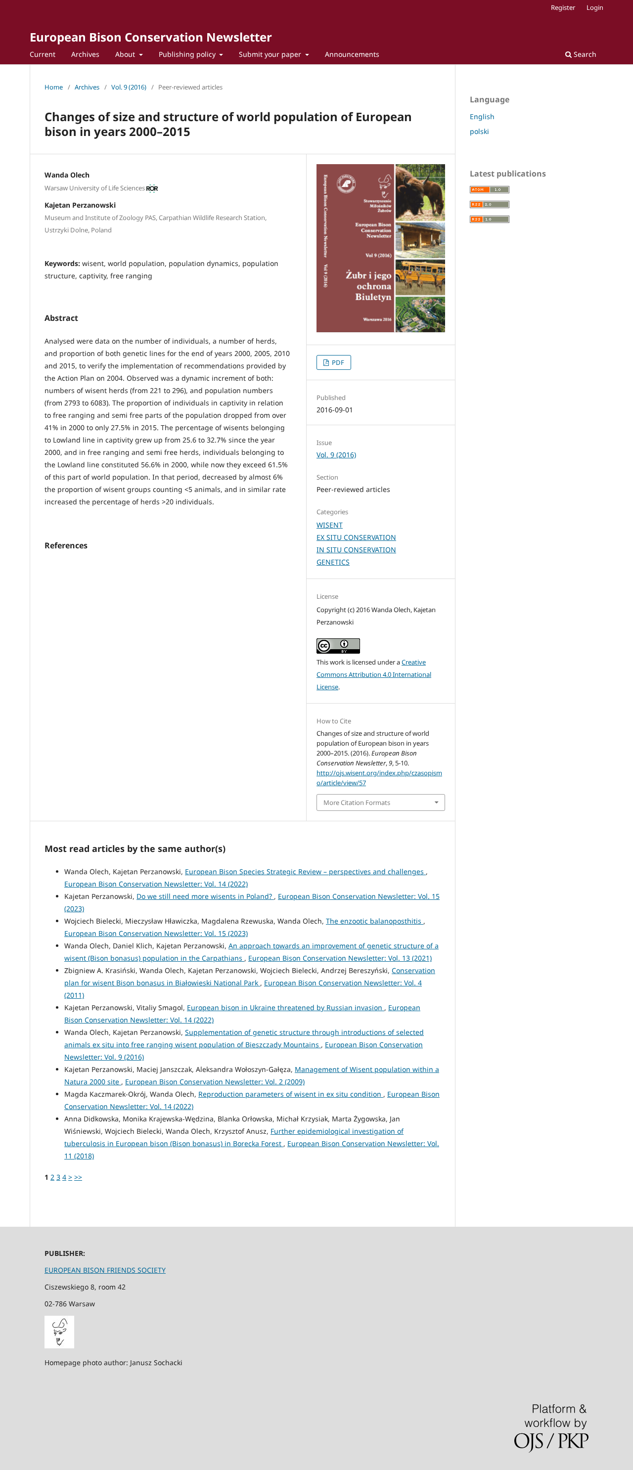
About (126, 54)
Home (54, 87)
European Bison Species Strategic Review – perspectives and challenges (305, 871)
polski (479, 131)
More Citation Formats (356, 802)
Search (584, 54)
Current (42, 54)
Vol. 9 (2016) (128, 87)
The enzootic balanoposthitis (374, 921)
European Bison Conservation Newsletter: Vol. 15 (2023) (156, 933)
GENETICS (333, 562)
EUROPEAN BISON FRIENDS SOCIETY (105, 1270)
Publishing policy (188, 54)
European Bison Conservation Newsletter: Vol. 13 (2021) (340, 958)
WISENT (329, 525)
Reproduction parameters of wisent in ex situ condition (290, 1094)
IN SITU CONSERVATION (356, 549)
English (482, 116)
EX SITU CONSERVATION (356, 537)
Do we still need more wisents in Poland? (205, 896)
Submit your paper (271, 54)
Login (595, 7)
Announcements (352, 54)
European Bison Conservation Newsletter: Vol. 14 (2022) (156, 884)
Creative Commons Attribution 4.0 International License (373, 674)
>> (78, 1177)
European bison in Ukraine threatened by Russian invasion (285, 1007)
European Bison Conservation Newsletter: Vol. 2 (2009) (215, 1081)
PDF (337, 362)
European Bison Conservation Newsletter (151, 37)
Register (563, 7)
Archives (85, 54)
